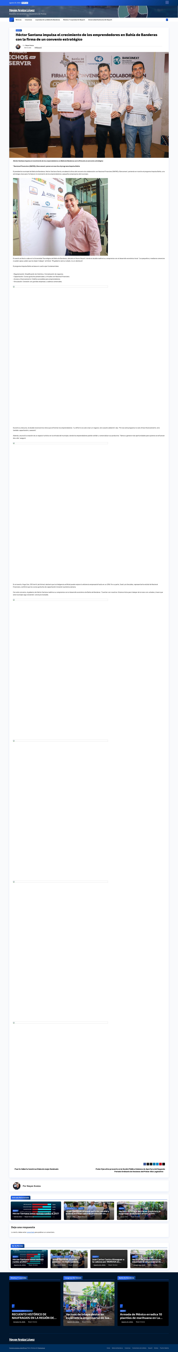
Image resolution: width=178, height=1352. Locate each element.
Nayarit (150, 1348)
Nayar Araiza (29, 45)
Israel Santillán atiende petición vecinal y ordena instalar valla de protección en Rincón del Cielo (87, 1213)
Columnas (28, 20)
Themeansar (41, 1348)
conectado (30, 1232)
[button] (163, 20)
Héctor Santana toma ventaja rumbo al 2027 (36, 1213)
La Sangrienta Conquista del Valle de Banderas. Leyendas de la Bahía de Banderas (34, 1317)
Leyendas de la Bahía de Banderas (47, 20)
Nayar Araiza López (21, 10)
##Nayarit (38, 48)
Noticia (156, 1348)
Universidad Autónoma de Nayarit (100, 20)
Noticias (19, 20)
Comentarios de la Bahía (139, 1348)
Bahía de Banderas (71, 1208)
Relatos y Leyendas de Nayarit (74, 20)
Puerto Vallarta (164, 1348)
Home (108, 1348)
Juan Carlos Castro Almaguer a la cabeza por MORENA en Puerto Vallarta (108, 1261)
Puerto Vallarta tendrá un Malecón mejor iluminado (36, 1169)
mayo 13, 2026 (18, 1322)
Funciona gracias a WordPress (18, 1348)
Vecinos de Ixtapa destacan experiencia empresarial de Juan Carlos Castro (139, 1212)
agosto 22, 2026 (20, 1265)
